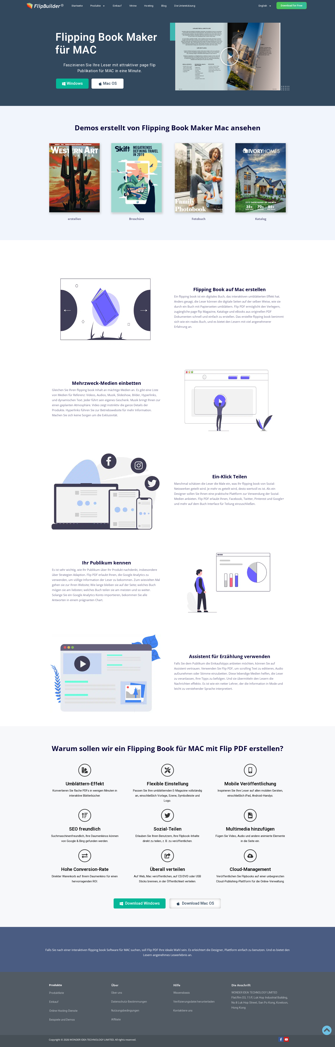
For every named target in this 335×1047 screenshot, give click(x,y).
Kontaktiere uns (183, 1010)
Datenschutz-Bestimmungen (129, 1001)
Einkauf (117, 5)
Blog (164, 5)
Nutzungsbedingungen (125, 1010)
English (263, 5)
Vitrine (132, 5)
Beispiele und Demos (62, 1019)
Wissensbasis (181, 992)
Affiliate (116, 1019)
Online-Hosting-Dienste (63, 1010)
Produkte (95, 5)
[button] (229, 56)
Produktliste (56, 992)
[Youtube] (286, 1039)
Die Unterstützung (184, 5)
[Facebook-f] (280, 1039)
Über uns (116, 992)
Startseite (77, 5)
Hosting (148, 5)
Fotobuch (198, 219)
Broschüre (136, 219)
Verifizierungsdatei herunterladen (194, 1001)
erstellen (74, 219)
